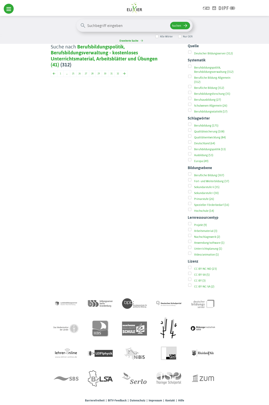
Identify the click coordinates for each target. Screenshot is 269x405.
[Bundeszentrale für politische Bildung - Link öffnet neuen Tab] (134, 303)
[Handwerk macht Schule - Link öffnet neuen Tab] (134, 328)
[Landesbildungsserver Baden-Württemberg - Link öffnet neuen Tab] (66, 303)
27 (86, 73)
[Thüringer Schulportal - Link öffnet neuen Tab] (168, 378)
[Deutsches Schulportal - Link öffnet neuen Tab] (168, 303)
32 (118, 73)
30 (105, 73)
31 (111, 73)
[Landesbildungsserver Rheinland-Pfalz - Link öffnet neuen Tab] (203, 353)
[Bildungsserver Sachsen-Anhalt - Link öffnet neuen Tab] (100, 378)
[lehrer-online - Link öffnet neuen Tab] (66, 353)
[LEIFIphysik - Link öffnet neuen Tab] (100, 353)
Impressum (155, 400)
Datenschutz (137, 400)
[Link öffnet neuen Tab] (227, 8)
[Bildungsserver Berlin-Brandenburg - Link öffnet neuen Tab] (100, 303)
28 (92, 73)
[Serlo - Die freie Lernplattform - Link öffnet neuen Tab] (134, 378)
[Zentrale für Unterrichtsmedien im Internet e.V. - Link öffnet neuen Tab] (203, 378)
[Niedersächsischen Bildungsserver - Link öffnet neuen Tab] (134, 353)
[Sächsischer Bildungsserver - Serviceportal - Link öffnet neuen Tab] (66, 378)
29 (99, 73)
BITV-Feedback (117, 400)
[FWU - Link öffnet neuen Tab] (66, 328)
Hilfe (181, 400)
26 (79, 73)
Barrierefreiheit (95, 400)
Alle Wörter (166, 36)
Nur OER (188, 36)
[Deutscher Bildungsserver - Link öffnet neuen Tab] (203, 303)
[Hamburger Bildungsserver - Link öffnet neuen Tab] (100, 328)
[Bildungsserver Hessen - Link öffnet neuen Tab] (168, 328)
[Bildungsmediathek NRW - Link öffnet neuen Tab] (203, 328)
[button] (9, 9)
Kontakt (170, 400)
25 (73, 73)
